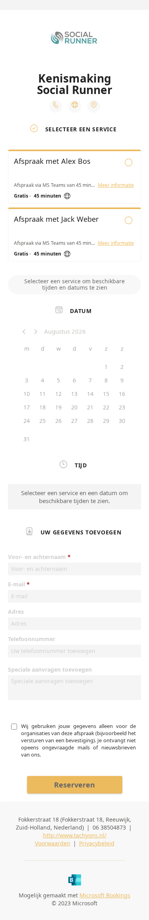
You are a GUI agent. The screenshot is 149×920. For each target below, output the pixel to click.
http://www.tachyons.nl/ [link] (74, 835)
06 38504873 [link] (109, 827)
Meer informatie (116, 185)
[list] (74, 207)
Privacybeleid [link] (96, 843)
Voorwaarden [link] (52, 843)
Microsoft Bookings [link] (104, 895)
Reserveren (74, 784)
